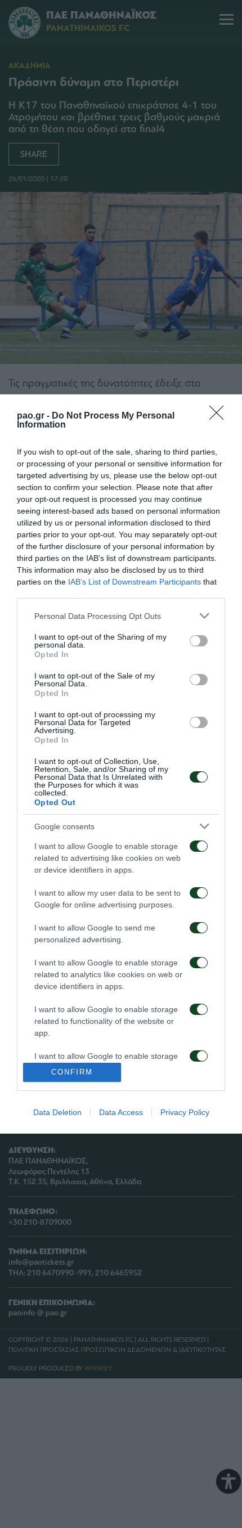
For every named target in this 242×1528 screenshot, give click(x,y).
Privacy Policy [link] (184, 1112)
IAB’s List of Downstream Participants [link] (134, 581)
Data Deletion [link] (57, 1112)
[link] (220, 416)
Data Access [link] (121, 1112)
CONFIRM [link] (72, 1072)
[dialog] (121, 764)
